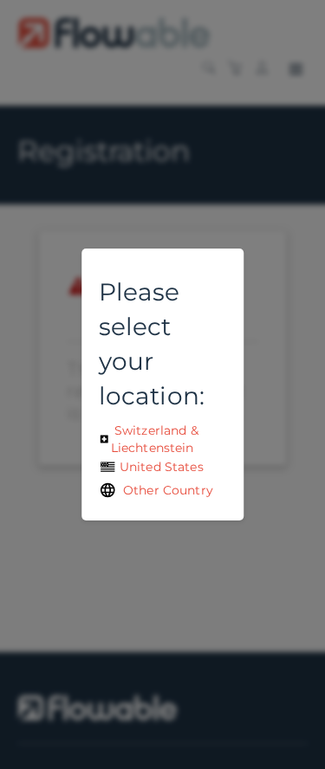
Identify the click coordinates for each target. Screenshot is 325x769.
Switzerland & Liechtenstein (154, 439)
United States (160, 467)
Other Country (164, 490)
